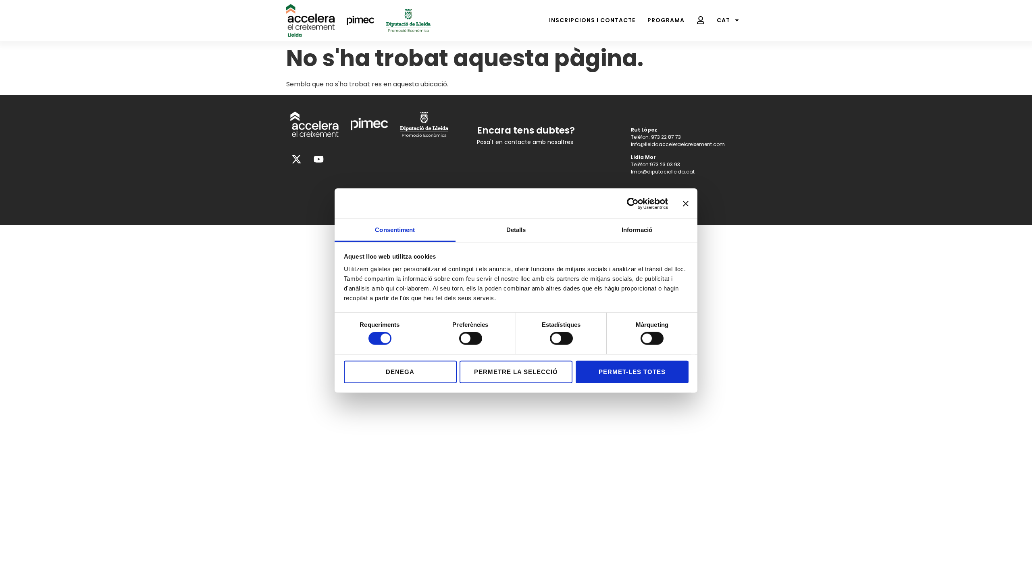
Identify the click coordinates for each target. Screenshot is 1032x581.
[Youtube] (318, 159)
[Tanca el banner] (686, 203)
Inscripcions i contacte (592, 20)
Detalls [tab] (516, 229)
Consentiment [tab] (395, 229)
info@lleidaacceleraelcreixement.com (678, 144)
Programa (666, 20)
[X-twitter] (296, 159)
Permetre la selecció (516, 371)
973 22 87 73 (666, 137)
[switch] (470, 338)
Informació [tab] (637, 229)
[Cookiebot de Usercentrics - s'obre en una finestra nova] (632, 203)
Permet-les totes (632, 371)
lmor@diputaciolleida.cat (663, 171)
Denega (400, 371)
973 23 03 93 (665, 164)
